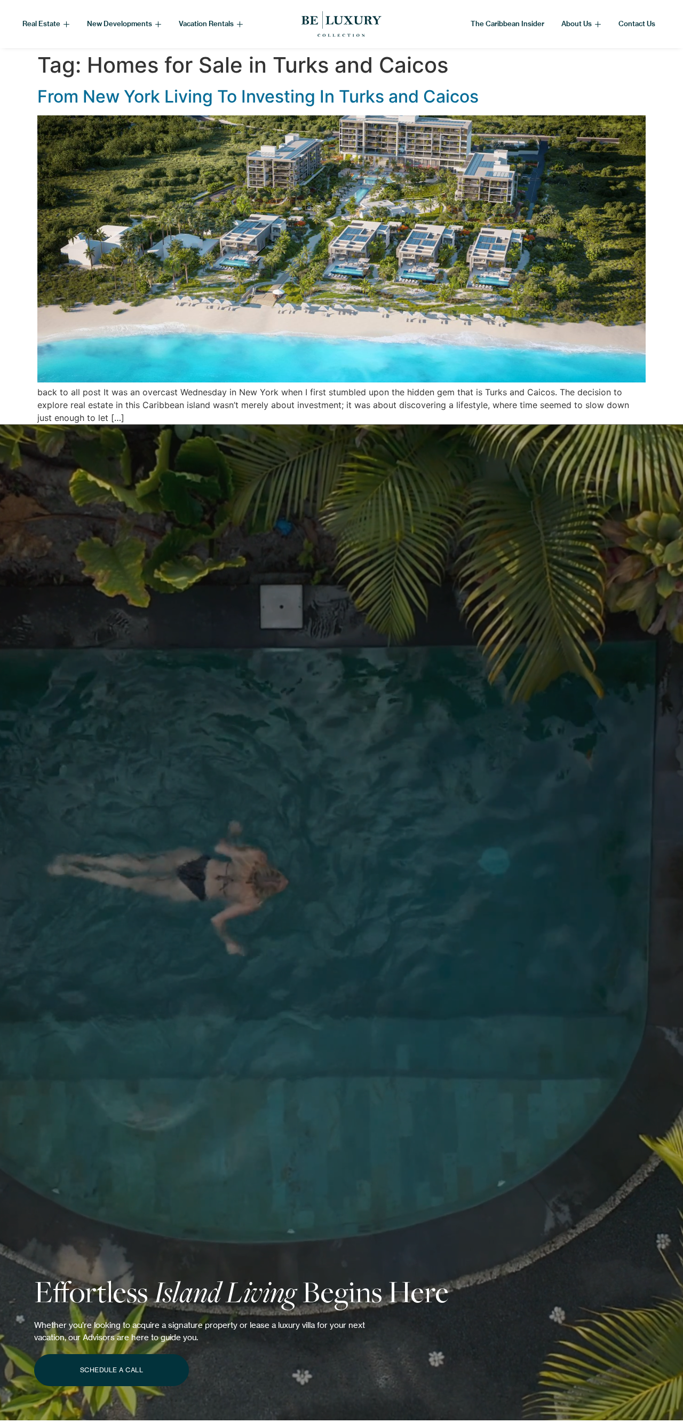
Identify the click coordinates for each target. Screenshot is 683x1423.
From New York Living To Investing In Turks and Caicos (258, 96)
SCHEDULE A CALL (112, 1370)
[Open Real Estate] (66, 24)
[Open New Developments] (158, 24)
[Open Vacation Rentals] (239, 24)
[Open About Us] (597, 24)
